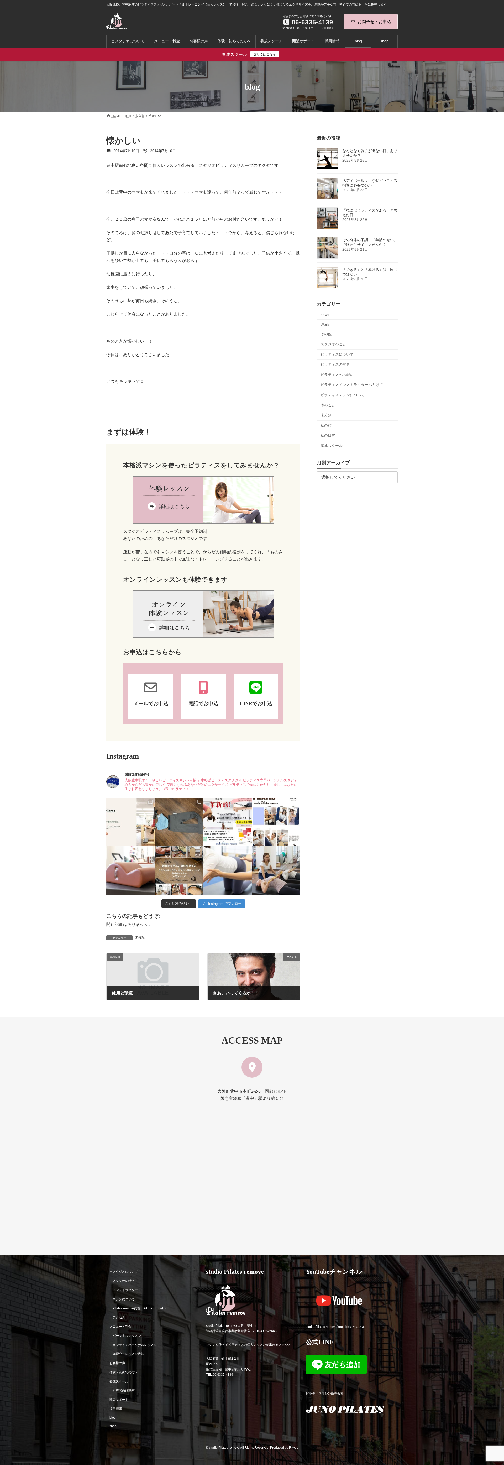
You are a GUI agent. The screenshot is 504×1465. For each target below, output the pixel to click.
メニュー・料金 (120, 1326)
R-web (293, 1447)
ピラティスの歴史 (335, 364)
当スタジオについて (123, 1271)
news (325, 315)
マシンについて (124, 1299)
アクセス (119, 1317)
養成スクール (332, 445)
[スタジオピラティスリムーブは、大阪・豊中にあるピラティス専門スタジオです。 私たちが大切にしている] (130, 822)
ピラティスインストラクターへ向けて (352, 385)
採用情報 (115, 1409)
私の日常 (328, 436)
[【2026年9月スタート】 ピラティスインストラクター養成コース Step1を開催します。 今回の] (227, 822)
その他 (326, 334)
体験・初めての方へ (123, 1372)
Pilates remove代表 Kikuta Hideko (139, 1308)
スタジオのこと (333, 344)
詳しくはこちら (265, 54)
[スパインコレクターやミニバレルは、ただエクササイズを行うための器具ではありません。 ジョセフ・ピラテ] (130, 870)
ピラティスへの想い (337, 375)
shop (113, 1426)
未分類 (140, 937)
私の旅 (326, 425)
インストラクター (125, 1290)
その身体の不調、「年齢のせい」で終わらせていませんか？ (369, 242)
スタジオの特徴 (124, 1281)
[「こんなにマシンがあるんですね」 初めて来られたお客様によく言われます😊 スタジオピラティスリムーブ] (227, 870)
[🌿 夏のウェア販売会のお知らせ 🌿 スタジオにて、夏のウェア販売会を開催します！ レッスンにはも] (179, 822)
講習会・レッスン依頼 (128, 1354)
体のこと (328, 405)
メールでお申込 (150, 703)
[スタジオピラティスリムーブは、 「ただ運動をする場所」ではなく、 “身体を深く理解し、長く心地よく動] (276, 870)
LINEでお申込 (256, 703)
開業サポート (118, 1399)
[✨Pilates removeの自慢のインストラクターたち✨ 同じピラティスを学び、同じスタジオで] (276, 822)
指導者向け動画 (124, 1390)
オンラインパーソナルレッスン (135, 1345)
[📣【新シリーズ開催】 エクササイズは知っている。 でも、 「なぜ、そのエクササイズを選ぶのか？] (179, 870)
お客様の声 (117, 1363)
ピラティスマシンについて (343, 395)
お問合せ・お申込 (374, 21)
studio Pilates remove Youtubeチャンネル (335, 1326)
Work (325, 324)
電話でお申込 (203, 703)
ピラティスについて (337, 354)
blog (112, 1418)
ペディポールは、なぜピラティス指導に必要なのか (369, 182)
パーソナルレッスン (127, 1336)
